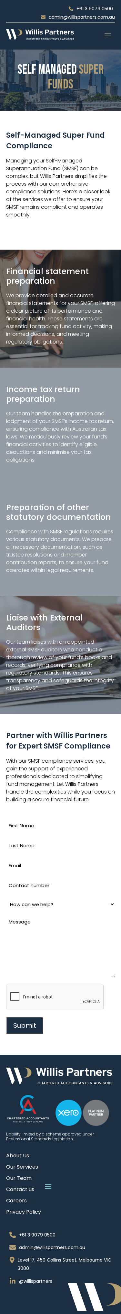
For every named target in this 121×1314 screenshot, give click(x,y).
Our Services (22, 1168)
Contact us (20, 1190)
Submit (24, 1025)
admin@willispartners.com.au (82, 17)
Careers (16, 1201)
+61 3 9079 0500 (94, 8)
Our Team (19, 1179)
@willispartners (35, 1281)
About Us (17, 1156)
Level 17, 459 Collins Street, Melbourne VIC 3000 (64, 1264)
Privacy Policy (23, 1213)
